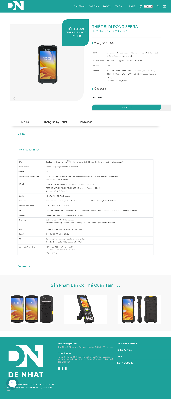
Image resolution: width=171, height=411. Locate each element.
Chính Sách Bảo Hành (127, 343)
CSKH (119, 356)
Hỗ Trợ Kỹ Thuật (124, 350)
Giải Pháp (94, 6)
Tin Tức (119, 6)
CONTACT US (126, 107)
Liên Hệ (131, 6)
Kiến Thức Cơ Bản (125, 363)
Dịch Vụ (107, 6)
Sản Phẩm (79, 6)
